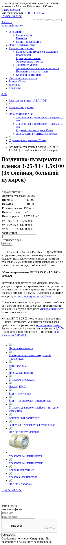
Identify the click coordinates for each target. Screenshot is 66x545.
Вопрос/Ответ (17, 81)
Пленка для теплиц (21, 372)
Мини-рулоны (18, 365)
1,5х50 (60, 328)
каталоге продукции (48, 325)
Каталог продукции (21, 48)
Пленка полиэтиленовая (24, 431)
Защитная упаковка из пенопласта (37, 68)
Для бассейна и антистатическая (36, 133)
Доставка (14, 84)
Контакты (15, 88)
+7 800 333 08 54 (33, 13)
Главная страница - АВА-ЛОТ (28, 100)
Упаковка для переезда (23, 476)
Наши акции (24, 35)
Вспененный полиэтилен (32, 71)
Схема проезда (10, 9)
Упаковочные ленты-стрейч (26, 462)
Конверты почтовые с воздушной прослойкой (30, 357)
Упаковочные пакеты (29, 61)
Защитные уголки (27, 64)
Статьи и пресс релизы (23, 78)
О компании (16, 31)
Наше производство (28, 41)
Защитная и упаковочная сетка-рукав (32, 424)
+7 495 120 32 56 (11, 16)
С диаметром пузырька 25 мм (34, 130)
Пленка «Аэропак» (21, 483)
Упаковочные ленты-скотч (25, 455)
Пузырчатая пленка (28, 58)
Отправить (9, 535)
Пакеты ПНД (17, 386)
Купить (7, 243)
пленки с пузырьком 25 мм (34, 296)
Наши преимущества (22, 45)
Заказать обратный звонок (12, 24)
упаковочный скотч (52, 308)
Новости (21, 38)
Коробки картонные (28, 74)
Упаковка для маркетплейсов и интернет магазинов (34, 409)
